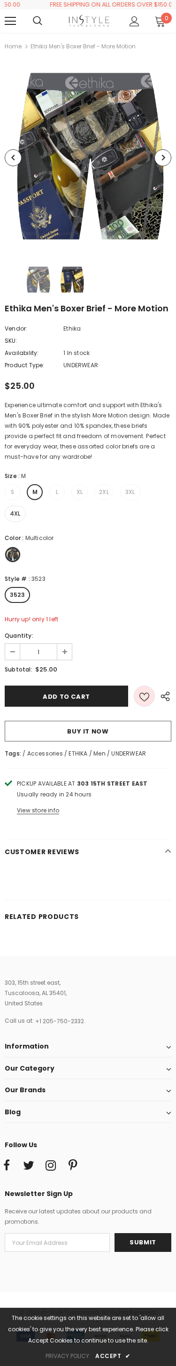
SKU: (11, 341)
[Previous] (13, 157)
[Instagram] (50, 1166)
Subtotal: (18, 669)
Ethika (72, 328)
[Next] (162, 157)
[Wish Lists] (144, 696)
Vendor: (16, 328)
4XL (15, 513)
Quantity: (19, 636)
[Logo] (89, 20)
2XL (104, 492)
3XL (130, 492)
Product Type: (25, 365)
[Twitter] (28, 1166)
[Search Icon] (47, 21)
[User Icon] (134, 21)
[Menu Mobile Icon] (10, 21)
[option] (88, 157)
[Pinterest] (72, 1166)
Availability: (22, 353)
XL (80, 492)
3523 (17, 595)
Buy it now (88, 731)
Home (13, 46)
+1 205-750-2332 (59, 1021)
